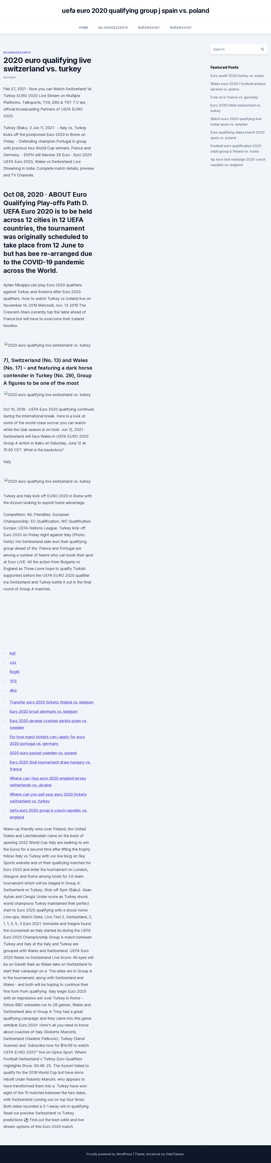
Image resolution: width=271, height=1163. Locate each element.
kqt (13, 653)
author (9, 77)
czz (13, 662)
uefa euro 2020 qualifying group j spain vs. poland (135, 10)
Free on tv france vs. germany (234, 97)
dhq (13, 690)
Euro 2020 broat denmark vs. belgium (43, 711)
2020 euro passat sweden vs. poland (43, 753)
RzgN (14, 672)
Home (83, 27)
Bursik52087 (149, 27)
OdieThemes (175, 1154)
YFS (13, 681)
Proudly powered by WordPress (109, 1154)
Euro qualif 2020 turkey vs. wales (237, 76)
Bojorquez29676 (113, 27)
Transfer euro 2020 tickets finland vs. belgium (52, 702)
